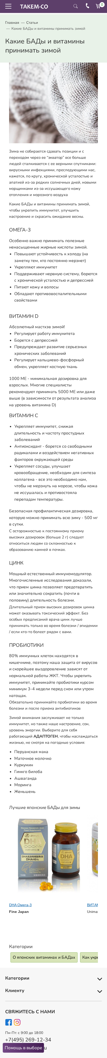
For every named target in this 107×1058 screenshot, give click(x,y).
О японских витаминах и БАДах (44, 957)
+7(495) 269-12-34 (28, 1039)
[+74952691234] (87, 6)
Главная (12, 22)
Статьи (32, 22)
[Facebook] (8, 1023)
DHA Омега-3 (20, 905)
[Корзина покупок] (98, 6)
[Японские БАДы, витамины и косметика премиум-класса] (33, 6)
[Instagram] (17, 1023)
